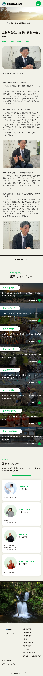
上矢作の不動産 (28, 629)
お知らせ (25, 656)
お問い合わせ (6, 660)
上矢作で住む (27, 639)
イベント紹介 (27, 649)
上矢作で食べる (28, 642)
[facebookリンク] (10, 633)
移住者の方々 (27, 646)
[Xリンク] (14, 633)
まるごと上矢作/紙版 (30, 652)
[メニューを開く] (38, 3)
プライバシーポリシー (9, 664)
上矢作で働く (27, 636)
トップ (4, 23)
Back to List (21, 260)
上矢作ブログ (36, 656)
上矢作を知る (27, 632)
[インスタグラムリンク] (7, 633)
